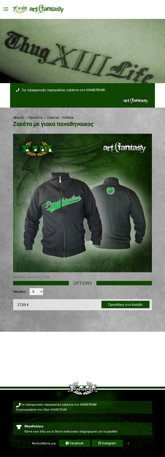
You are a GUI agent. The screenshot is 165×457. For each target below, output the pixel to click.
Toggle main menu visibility (6, 9)
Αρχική (18, 117)
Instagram (108, 443)
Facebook (76, 443)
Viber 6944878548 (55, 409)
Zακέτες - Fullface (60, 117)
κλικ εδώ (39, 431)
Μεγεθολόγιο (34, 426)
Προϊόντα (35, 117)
